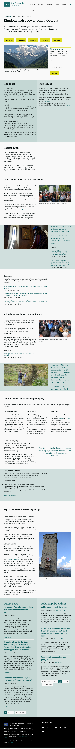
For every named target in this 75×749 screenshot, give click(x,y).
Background (33, 40)
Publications (21, 40)
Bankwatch (15, 4)
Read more (7, 637)
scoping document (13, 559)
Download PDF (60, 610)
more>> (57, 92)
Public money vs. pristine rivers (54, 607)
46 (16, 712)
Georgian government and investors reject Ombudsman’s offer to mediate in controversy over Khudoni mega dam (60, 263)
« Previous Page (46, 681)
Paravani (61, 418)
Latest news (9, 40)
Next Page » (22, 712)
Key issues (57, 40)
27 (43, 684)
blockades (23, 210)
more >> (48, 96)
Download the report (10, 495)
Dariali (68, 418)
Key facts (45, 40)
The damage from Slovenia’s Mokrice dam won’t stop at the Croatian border (18, 609)
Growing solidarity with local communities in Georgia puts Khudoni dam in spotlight (59, 253)
